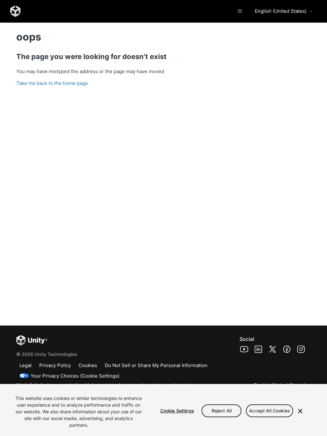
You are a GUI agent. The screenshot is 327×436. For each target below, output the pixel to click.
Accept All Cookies (269, 410)
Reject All (222, 410)
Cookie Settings (177, 410)
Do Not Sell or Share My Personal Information (156, 365)
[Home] (15, 11)
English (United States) (281, 11)
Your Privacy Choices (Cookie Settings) (75, 376)
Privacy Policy (55, 365)
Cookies (88, 365)
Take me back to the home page (52, 83)
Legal (25, 365)
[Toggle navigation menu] (239, 11)
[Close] (300, 411)
